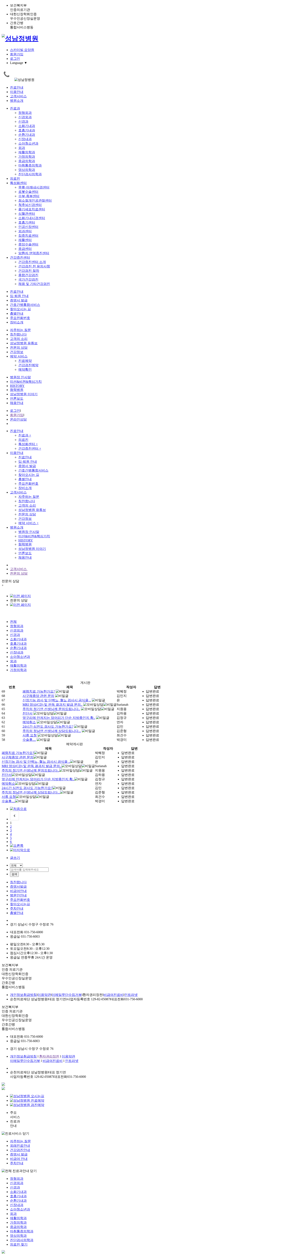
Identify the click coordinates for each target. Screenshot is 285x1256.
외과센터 (25, 231)
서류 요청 (30, 735)
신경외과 (25, 117)
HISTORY (17, 386)
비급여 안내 (19, 1159)
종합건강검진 (28, 275)
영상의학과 (26, 170)
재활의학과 (26, 152)
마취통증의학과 (30, 165)
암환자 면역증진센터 (33, 253)
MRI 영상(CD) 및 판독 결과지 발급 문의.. (52, 704)
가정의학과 (26, 156)
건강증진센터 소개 (32, 262)
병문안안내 (18, 895)
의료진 (15, 178)
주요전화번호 (20, 318)
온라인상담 (18, 419)
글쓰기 (15, 857)
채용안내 (16, 403)
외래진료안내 (20, 1145)
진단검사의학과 (30, 174)
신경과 (23, 121)
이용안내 (16, 92)
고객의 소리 (19, 339)
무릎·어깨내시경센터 (33, 187)
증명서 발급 (19, 300)
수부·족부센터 (28, 196)
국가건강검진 (28, 279)
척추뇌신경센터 (30, 205)
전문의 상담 (19, 347)
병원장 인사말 (20, 377)
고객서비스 (18, 96)
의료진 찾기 (19, 1244)
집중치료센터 (28, 235)
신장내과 (25, 139)
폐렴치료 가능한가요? (39, 691)
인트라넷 (131, 995)
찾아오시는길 (20, 904)
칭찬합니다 (18, 334)
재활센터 (25, 240)
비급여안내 (18, 891)
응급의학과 (26, 161)
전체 (13, 621)
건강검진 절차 (28, 270)
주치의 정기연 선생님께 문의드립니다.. (51, 709)
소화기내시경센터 (31, 218)
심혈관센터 (26, 213)
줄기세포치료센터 (31, 209)
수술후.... (29, 739)
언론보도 (16, 398)
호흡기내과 (26, 130)
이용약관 (44, 995)
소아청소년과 (28, 143)
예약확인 (25, 369)
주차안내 (16, 908)
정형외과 (25, 112)
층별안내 (16, 313)
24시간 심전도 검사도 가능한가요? (48, 726)
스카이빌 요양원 (22, 50)
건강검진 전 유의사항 (34, 266)
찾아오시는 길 (20, 309)
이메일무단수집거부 (67, 995)
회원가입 (16, 54)
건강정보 (16, 352)
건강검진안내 (20, 1150)
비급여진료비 (113, 995)
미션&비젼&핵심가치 (26, 381)
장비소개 (16, 322)
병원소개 (16, 100)
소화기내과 (26, 126)
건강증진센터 (20, 257)
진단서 (28, 713)
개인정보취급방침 (23, 995)
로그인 (15, 58)
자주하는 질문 (20, 330)
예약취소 (29, 722)
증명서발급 (18, 886)
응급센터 (25, 248)
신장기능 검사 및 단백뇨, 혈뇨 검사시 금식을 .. (57, 700)
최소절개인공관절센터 (35, 200)
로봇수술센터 (28, 191)
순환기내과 (26, 134)
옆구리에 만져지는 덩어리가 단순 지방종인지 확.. (59, 718)
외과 (21, 148)
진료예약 (25, 360)
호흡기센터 (26, 222)
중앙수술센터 (28, 244)
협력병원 (16, 390)
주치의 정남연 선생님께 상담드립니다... (52, 731)
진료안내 (16, 87)
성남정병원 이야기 (24, 394)
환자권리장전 (49, 1056)
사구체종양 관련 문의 (38, 696)
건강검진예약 (28, 365)
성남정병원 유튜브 (24, 343)
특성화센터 (18, 183)
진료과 (15, 108)
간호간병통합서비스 (25, 304)
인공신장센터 (28, 227)
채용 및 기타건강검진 (34, 284)
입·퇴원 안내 (19, 296)
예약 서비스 (19, 356)
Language (18, 63)
